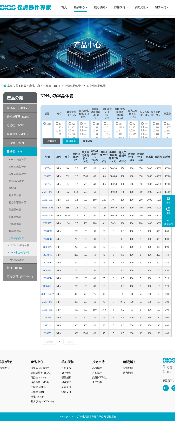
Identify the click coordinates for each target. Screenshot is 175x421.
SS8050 (47, 176)
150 (168, 131)
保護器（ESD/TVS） (19, 108)
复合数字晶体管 (17, 202)
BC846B (47, 278)
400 (157, 134)
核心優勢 (99, 7)
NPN (48, 124)
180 (97, 124)
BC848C (47, 231)
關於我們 (160, 7)
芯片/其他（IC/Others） (21, 276)
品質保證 (66, 387)
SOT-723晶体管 (17, 173)
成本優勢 (66, 372)
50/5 (120, 134)
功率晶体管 (15, 224)
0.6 (134, 131)
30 (97, 127)
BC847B (47, 262)
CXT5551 (47, 223)
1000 (169, 127)
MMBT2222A (47, 294)
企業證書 (97, 382)
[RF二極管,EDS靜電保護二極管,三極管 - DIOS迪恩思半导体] (25, 7)
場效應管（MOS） (18, 134)
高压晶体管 (15, 216)
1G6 (61, 124)
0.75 (134, 134)
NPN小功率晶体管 (95, 85)
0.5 (73, 131)
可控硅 (12, 188)
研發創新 (66, 377)
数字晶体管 (15, 231)
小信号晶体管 (16, 259)
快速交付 (66, 392)
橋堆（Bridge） (16, 267)
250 (168, 134)
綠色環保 (66, 382)
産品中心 (79, 7)
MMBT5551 (47, 200)
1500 (85, 127)
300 (157, 127)
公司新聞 (128, 368)
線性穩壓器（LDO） (19, 116)
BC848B (47, 239)
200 (73, 134)
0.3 (73, 127)
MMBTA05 (47, 207)
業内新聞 (128, 372)
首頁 (64, 7)
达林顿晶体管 (16, 181)
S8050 (47, 168)
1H (60, 131)
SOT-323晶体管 (17, 159)
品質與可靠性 (99, 377)
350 (157, 131)
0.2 (108, 127)
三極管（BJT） (52, 85)
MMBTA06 (47, 215)
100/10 (121, 127)
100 (84, 124)
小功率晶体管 (72, 85)
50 (97, 134)
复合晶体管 (15, 195)
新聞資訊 (140, 7)
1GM (61, 127)
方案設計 (97, 372)
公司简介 (5, 368)
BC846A (47, 286)
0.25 (73, 124)
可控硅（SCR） (16, 125)
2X (60, 134)
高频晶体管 (15, 209)
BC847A (47, 270)
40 (97, 131)
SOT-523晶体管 (17, 166)
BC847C (47, 255)
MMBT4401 (47, 192)
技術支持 (119, 7)
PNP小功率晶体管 (19, 245)
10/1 (120, 124)
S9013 (47, 184)
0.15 (109, 124)
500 (84, 131)
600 (84, 134)
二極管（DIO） (16, 142)
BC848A (47, 247)
